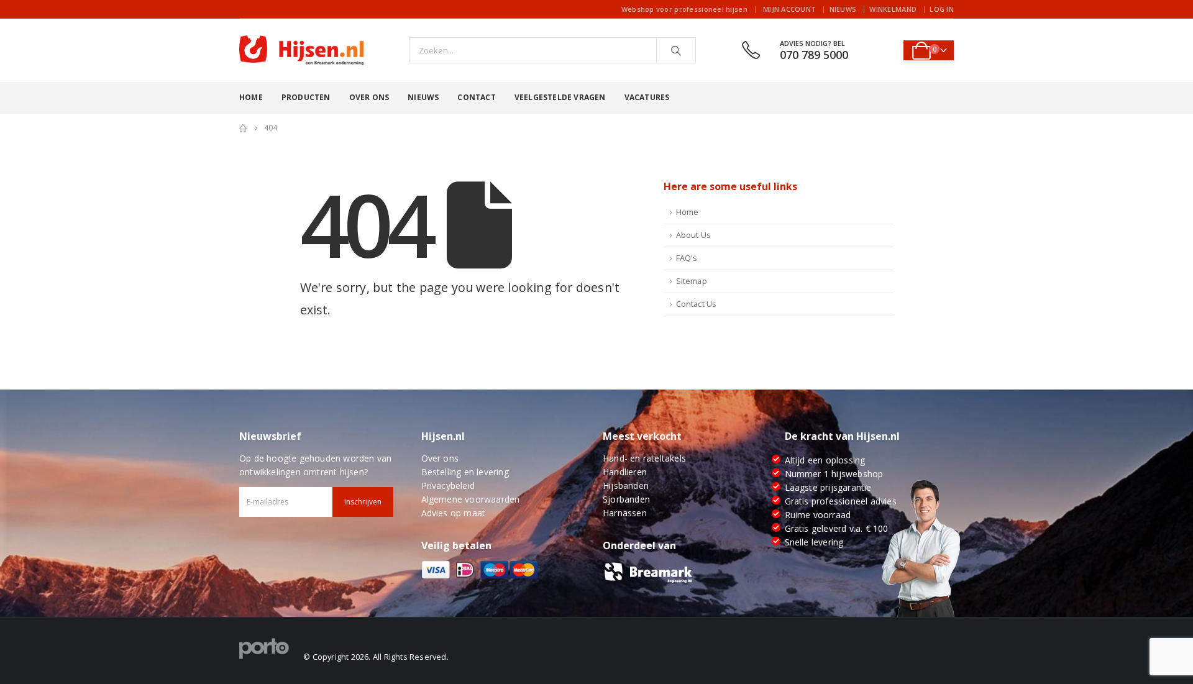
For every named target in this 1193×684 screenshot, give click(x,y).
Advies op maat (453, 513)
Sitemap (691, 281)
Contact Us (696, 304)
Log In (942, 9)
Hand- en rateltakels (644, 458)
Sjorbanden (626, 499)
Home (251, 97)
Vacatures (647, 97)
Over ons (369, 97)
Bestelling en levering (465, 472)
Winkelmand (892, 9)
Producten (306, 97)
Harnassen (625, 513)
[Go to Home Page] (243, 128)
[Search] (676, 50)
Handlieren (625, 472)
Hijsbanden (626, 485)
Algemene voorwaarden (470, 499)
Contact (476, 97)
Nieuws (843, 9)
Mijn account (789, 9)
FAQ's (687, 258)
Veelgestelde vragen (560, 97)
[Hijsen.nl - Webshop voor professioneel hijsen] (301, 50)
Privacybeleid (448, 485)
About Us (693, 235)
